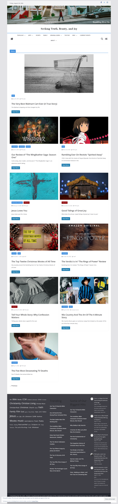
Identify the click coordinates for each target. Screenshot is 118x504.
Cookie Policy (35, 501)
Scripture (35, 425)
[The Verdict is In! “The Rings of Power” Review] (84, 237)
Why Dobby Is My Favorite (78, 425)
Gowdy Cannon (75, 310)
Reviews (28, 146)
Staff (25, 256)
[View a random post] (106, 39)
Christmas (24, 407)
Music (70, 306)
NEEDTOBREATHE (29, 421)
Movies (13, 420)
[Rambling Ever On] (59, 7)
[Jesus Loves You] (34, 186)
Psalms (11, 424)
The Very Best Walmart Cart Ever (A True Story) (34, 103)
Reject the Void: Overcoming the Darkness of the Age (101, 400)
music (21, 420)
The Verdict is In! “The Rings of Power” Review (84, 261)
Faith (40, 407)
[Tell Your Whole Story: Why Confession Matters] (34, 290)
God (22, 412)
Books (20, 399)
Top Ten (14, 253)
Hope (36, 412)
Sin (39, 424)
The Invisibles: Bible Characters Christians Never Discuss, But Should (58, 428)
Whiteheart (35, 427)
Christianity (15, 403)
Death (36, 407)
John (18, 416)
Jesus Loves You (19, 210)
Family (45, 35)
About (53, 40)
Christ (39, 399)
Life (23, 416)
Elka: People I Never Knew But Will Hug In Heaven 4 (101, 418)
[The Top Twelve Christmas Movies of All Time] (34, 237)
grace (26, 412)
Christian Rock (14, 408)
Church (31, 408)
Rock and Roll (22, 424)
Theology (20, 35)
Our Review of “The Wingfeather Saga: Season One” (33, 156)
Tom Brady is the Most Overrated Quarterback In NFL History (77, 452)
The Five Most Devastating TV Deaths (29, 370)
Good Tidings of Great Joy (74, 210)
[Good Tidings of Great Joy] (84, 186)
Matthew (39, 416)
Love (34, 416)
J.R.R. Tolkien (42, 412)
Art (11, 399)
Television (21, 146)
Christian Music (40, 403)
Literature (14, 146)
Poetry (41, 421)
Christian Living (29, 403)
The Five (67, 35)
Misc (73, 35)
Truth (29, 427)
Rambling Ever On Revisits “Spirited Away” (82, 154)
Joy (20, 416)
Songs (42, 424)
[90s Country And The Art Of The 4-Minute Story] (84, 290)
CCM (24, 399)
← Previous (13, 386)
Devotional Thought (17, 202)
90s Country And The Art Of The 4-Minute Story (82, 316)
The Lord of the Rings (21, 427)
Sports (38, 35)
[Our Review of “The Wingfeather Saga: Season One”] (34, 130)
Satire (29, 424)
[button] (24, 35)
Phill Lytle (23, 99)
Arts (29, 35)
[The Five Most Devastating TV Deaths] (34, 346)
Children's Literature (32, 399)
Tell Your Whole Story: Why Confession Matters (30, 316)
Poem (36, 421)
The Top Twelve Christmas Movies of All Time (33, 261)
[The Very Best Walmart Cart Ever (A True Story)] (59, 73)
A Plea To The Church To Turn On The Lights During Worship (101, 437)
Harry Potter (31, 412)
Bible (15, 399)
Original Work (55, 35)
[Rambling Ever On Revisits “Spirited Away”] (84, 130)
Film (63, 146)
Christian (44, 399)
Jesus (13, 416)
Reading (16, 424)
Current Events (85, 35)
